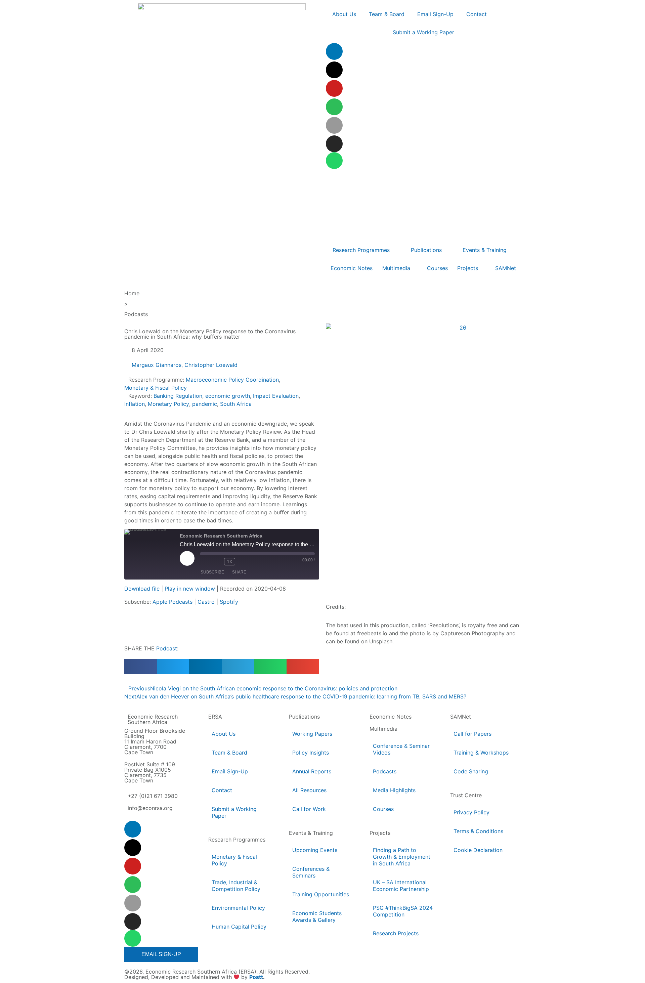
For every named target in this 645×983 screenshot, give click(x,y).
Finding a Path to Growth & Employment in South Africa (401, 857)
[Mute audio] (205, 562)
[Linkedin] (334, 51)
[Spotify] (334, 106)
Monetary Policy (168, 403)
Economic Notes (391, 716)
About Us (223, 733)
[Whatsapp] (334, 160)
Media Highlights (394, 790)
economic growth (227, 395)
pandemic (204, 403)
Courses (383, 809)
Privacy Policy (471, 812)
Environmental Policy (238, 907)
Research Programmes (236, 839)
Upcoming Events (314, 850)
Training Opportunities (320, 894)
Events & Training (311, 832)
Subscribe (212, 572)
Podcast (166, 648)
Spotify (229, 601)
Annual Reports (311, 771)
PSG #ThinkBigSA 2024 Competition (403, 911)
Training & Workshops (481, 752)
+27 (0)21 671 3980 (153, 796)
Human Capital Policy (239, 926)
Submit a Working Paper (234, 812)
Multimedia (383, 728)
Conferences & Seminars (311, 872)
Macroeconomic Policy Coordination (232, 379)
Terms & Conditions (478, 831)
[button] (140, 666)
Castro (206, 601)
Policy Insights (310, 752)
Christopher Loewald (211, 364)
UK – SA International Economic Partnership (401, 885)
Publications (304, 716)
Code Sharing (471, 771)
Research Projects (396, 933)
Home (131, 293)
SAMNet (460, 716)
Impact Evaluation (276, 395)
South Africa (236, 403)
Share (239, 572)
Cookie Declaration (478, 850)
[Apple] (334, 125)
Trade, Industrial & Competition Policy (236, 885)
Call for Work (309, 809)
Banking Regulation (178, 395)
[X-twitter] (334, 69)
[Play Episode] (187, 558)
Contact (222, 790)
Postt (256, 977)
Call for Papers (472, 733)
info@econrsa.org (150, 808)
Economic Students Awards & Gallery (317, 916)
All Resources (309, 790)
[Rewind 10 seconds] (217, 561)
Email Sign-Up (230, 771)
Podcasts (136, 314)
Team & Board (229, 752)
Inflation (134, 403)
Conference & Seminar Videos (401, 749)
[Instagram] (334, 143)
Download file (142, 588)
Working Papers (312, 733)
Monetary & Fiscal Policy (155, 387)
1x (229, 561)
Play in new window (190, 588)
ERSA (215, 716)
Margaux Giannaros (156, 364)
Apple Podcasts (172, 601)
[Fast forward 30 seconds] (244, 561)
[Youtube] (334, 88)
